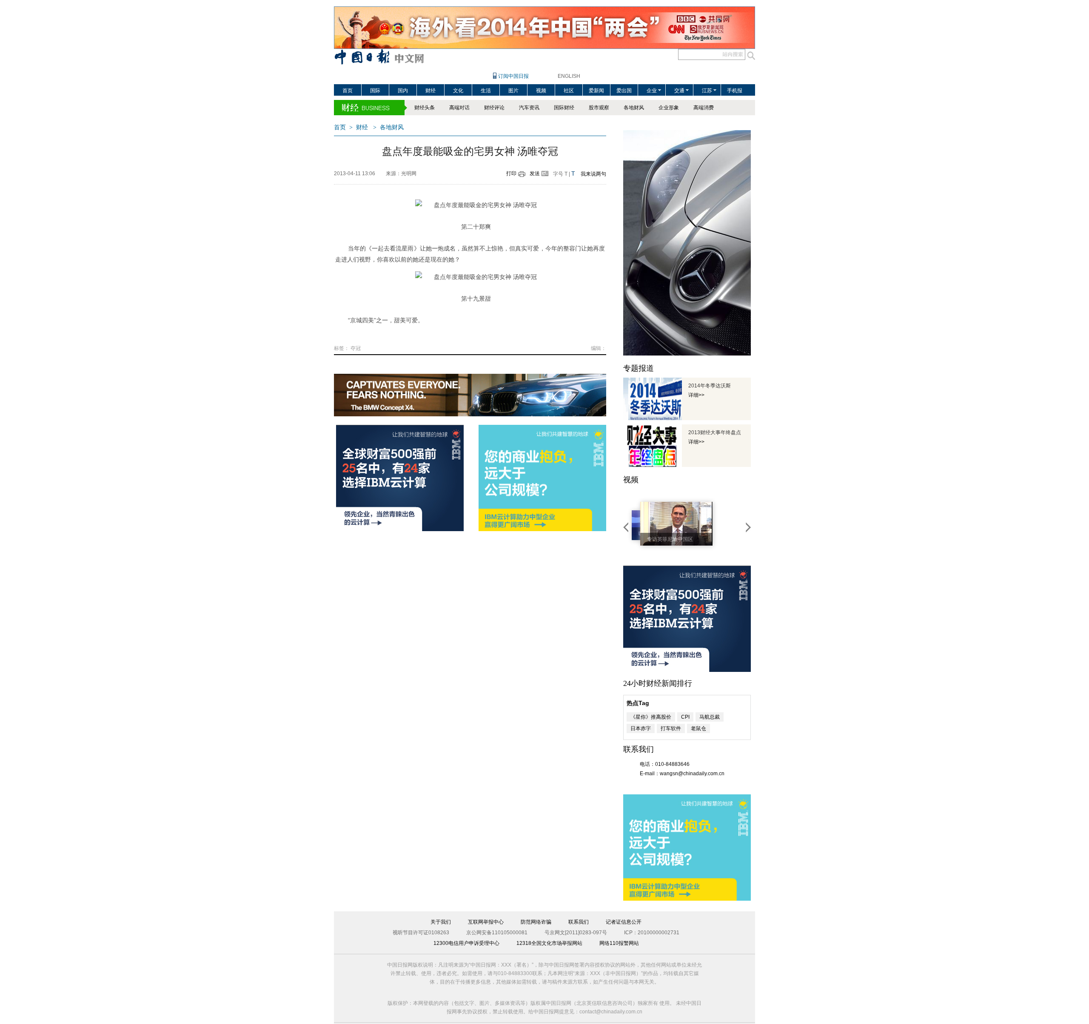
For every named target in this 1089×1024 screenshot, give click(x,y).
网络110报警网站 (619, 943)
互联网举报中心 (486, 922)
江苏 (707, 91)
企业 (652, 91)
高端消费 (703, 108)
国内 (403, 91)
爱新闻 (596, 91)
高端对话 (459, 108)
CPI (685, 717)
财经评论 (494, 108)
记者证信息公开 (623, 922)
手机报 (734, 91)
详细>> (696, 395)
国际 (375, 91)
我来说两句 (593, 174)
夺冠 (356, 348)
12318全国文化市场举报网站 (549, 943)
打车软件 (671, 728)
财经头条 (424, 108)
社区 (569, 91)
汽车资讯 (529, 108)
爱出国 (624, 91)
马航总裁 (709, 717)
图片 (513, 91)
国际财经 (564, 108)
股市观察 (599, 108)
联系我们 (578, 922)
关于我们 (440, 922)
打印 (511, 173)
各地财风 (634, 108)
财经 (430, 91)
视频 (541, 91)
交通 (679, 91)
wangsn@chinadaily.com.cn (692, 774)
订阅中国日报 (513, 76)
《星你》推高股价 (650, 717)
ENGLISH (569, 76)
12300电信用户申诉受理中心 (466, 943)
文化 (458, 91)
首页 (347, 91)
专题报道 (638, 368)
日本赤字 (640, 728)
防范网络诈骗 (536, 922)
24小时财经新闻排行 (657, 683)
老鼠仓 (698, 728)
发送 (535, 173)
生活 (486, 91)
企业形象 (669, 108)
